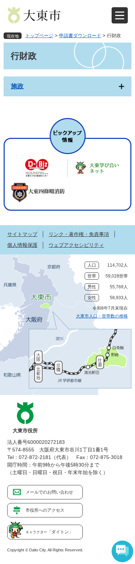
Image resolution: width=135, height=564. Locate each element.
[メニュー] (120, 15)
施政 (17, 86)
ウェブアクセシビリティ (76, 245)
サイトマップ (22, 234)
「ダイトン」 (49, 531)
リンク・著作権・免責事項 (79, 234)
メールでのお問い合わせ (49, 492)
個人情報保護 (22, 245)
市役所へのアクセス (45, 510)
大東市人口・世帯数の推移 (102, 316)
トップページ (39, 35)
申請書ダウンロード (80, 35)
